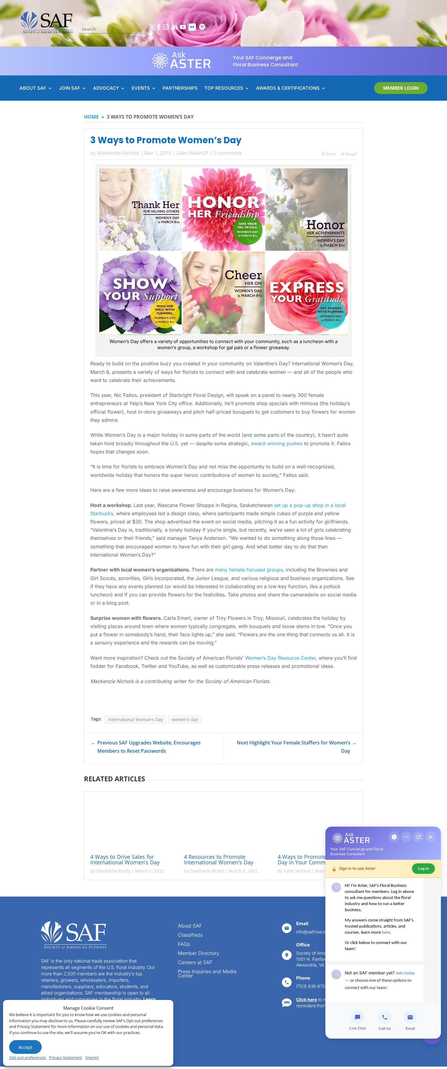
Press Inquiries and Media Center (207, 974)
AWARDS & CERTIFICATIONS (288, 88)
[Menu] (406, 836)
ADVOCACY (106, 88)
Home (91, 116)
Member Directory (198, 953)
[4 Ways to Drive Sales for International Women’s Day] (129, 823)
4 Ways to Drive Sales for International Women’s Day (125, 859)
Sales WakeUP (192, 153)
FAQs (184, 944)
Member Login (400, 88)
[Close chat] (430, 836)
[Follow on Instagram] (166, 27)
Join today (405, 973)
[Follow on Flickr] (192, 27)
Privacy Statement (65, 1057)
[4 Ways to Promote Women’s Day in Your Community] (317, 823)
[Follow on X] (152, 27)
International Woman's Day (135, 719)
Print (329, 154)
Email (351, 154)
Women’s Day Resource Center (280, 658)
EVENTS (141, 88)
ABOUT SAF (32, 88)
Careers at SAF (195, 962)
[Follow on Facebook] (159, 27)
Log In (423, 868)
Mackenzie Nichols (118, 153)
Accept (25, 1047)
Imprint (92, 1057)
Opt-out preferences (27, 1057)
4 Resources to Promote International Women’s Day (218, 859)
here (386, 932)
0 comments (227, 153)
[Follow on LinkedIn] (174, 27)
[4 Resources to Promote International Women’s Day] (223, 823)
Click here (306, 999)
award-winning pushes (277, 443)
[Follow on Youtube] (183, 27)
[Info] (394, 836)
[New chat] (418, 836)
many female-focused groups (249, 570)
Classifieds (190, 935)
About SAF (190, 926)
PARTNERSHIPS (180, 88)
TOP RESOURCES (223, 88)
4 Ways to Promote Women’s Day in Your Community (315, 859)
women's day (185, 719)
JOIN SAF (69, 88)
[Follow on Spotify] (202, 27)
